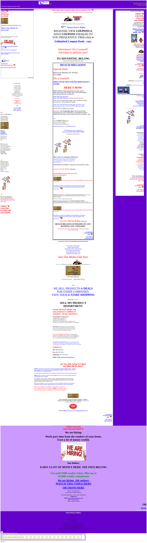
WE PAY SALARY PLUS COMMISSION (9, 49)
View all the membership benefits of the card (140, 127)
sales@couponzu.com (70, 522)
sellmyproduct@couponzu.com (65, 357)
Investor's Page (31, 77)
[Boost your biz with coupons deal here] (5, 190)
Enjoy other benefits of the (73, 410)
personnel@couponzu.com (75, 498)
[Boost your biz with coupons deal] (77, 20)
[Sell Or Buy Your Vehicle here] (3, 537)
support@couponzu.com (79, 522)
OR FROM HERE (73, 487)
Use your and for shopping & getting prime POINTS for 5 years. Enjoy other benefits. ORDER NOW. (138, 103)
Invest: (144, 508)
